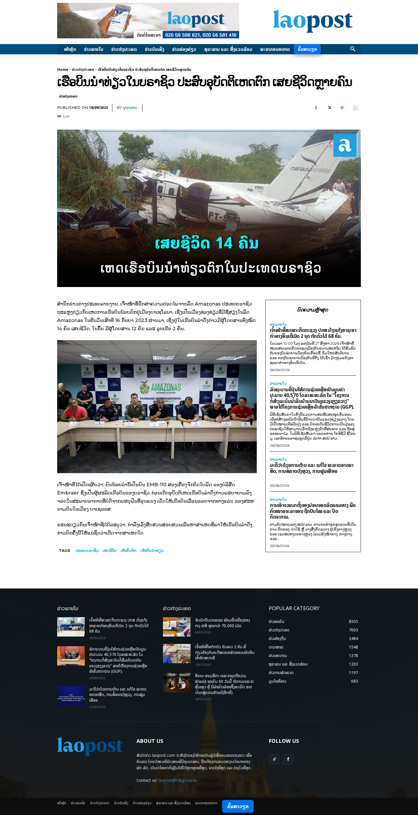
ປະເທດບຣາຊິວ (87, 550)
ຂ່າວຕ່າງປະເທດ (83, 69)
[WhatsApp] (355, 108)
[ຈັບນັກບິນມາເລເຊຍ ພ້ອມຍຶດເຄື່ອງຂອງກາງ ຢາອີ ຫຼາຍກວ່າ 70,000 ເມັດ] (177, 627)
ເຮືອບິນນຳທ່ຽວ (152, 550)
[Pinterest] (342, 108)
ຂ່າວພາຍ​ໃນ (278, 325)
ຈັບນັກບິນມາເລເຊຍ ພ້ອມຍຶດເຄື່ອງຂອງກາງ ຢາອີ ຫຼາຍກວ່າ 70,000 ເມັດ (222, 622)
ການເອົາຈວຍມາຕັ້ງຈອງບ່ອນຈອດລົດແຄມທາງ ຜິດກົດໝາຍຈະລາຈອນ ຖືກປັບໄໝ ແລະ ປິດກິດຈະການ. (313, 511)
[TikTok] (274, 759)
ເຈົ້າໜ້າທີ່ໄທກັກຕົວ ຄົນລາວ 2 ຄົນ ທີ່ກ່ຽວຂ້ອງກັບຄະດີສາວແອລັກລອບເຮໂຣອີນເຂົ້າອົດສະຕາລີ (224, 652)
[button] (353, 49)
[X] (329, 108)
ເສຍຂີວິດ (110, 550)
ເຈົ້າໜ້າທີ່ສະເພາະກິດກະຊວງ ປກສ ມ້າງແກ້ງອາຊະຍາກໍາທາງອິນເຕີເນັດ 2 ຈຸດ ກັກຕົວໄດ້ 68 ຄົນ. (313, 333)
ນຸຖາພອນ (130, 107)
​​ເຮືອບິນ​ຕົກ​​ (128, 550)
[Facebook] (316, 108)
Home (62, 69)
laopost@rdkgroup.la (177, 780)
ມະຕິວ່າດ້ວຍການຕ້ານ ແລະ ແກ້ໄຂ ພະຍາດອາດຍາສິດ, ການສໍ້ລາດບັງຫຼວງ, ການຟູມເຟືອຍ (311, 468)
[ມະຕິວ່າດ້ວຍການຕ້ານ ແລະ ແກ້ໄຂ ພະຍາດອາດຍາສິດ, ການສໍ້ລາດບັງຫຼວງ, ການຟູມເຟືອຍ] (71, 696)
